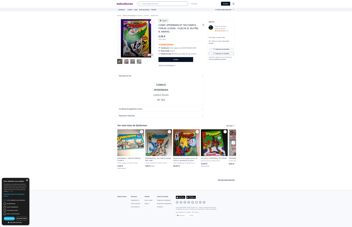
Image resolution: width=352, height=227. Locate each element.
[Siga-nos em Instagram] (177, 202)
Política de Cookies (210, 209)
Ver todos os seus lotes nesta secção (219, 42)
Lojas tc (146, 203)
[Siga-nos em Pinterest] (192, 202)
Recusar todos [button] (21, 218)
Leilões (130, 10)
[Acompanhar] (151, 22)
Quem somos (122, 196)
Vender (153, 10)
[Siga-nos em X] (188, 202)
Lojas (136, 10)
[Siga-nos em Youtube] (196, 202)
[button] (161, 76)
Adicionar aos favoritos (222, 49)
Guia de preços (144, 10)
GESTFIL (211, 22)
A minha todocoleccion (223, 10)
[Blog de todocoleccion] (204, 202)
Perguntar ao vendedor (222, 53)
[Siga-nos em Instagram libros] (181, 202)
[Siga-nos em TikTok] (200, 202)
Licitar (175, 59)
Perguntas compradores (164, 203)
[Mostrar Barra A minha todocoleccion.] (233, 9)
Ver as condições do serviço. (218, 59)
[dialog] (15, 201)
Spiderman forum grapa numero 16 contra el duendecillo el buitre (185, 159)
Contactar (160, 207)
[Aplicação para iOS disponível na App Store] (180, 197)
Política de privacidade (197, 209)
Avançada (194, 3)
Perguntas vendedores (164, 200)
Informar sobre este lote (226, 180)
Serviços (134, 196)
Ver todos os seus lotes (217, 37)
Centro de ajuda (162, 196)
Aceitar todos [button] (9, 218)
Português (181, 215)
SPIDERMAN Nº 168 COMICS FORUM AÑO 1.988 (158, 159)
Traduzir (164, 20)
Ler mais (11, 191)
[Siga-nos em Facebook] (185, 202)
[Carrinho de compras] (233, 3)
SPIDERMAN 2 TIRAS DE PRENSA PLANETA (129, 159)
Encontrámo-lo (135, 207)
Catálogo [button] (121, 10)
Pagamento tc (135, 200)
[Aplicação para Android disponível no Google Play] (191, 197)
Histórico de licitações (166, 65)
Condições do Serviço (182, 209)
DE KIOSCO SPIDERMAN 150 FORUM (214, 158)
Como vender (148, 200)
